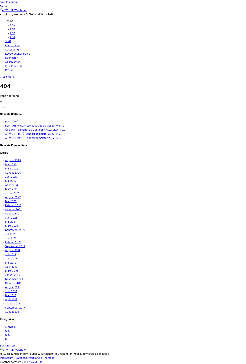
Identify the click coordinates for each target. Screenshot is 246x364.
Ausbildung (12, 49)
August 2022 (13, 197)
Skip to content (9, 2)
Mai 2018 (10, 295)
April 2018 (11, 299)
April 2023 (11, 184)
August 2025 (13, 160)
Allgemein (11, 326)
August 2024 (13, 172)
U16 (12, 29)
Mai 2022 (11, 201)
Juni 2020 (11, 238)
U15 (12, 25)
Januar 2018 (12, 303)
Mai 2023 (11, 180)
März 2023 (11, 189)
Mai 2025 (11, 164)
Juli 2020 (11, 234)
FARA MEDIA (35, 361)
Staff (8, 41)
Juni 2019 (11, 258)
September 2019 (15, 246)
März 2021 (11, 225)
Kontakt (49, 357)
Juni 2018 (11, 291)
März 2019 (11, 270)
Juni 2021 (11, 217)
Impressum (6, 357)
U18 (12, 37)
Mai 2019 (10, 262)
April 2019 (11, 266)
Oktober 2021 (13, 209)
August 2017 (12, 311)
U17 (12, 33)
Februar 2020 (13, 242)
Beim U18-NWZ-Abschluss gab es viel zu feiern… (34, 125)
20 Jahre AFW (13, 65)
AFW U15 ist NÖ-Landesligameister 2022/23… (33, 137)
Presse (9, 70)
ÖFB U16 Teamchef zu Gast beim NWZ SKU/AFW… (35, 129)
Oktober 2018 (13, 283)
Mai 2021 (10, 221)
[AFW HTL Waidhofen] (13, 10)
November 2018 (14, 279)
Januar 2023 (12, 193)
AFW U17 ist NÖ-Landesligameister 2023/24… (33, 133)
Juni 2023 (11, 176)
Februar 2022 (13, 205)
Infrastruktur (12, 45)
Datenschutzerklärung (29, 357)
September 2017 (15, 307)
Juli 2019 (10, 254)
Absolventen (12, 61)
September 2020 (15, 229)
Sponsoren (11, 57)
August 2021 (12, 213)
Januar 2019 (12, 274)
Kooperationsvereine (17, 53)
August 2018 (12, 287)
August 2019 (12, 250)
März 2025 (11, 168)
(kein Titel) (11, 121)
